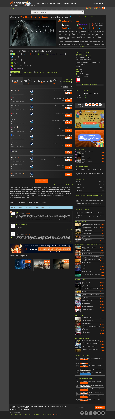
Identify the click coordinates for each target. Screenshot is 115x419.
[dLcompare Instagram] (90, 413)
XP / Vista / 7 (81, 68)
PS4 (26, 54)
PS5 (20, 54)
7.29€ (68, 174)
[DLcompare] (15, 412)
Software (52, 3)
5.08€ (68, 100)
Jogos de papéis (87, 55)
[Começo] (10, 8)
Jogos (38, 3)
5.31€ (68, 108)
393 (13, 92)
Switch (33, 54)
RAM (77, 71)
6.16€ (68, 145)
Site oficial (79, 54)
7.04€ (68, 167)
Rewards (59, 3)
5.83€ (68, 130)
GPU (77, 73)
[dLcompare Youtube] (99, 413)
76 (12, 129)
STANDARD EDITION (27, 72)
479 (13, 175)
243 (13, 153)
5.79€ (68, 122)
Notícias (73, 3)
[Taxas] (65, 87)
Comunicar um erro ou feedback (62, 185)
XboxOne (42, 54)
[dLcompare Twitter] (82, 413)
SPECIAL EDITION (39, 72)
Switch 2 (62, 54)
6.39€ (68, 152)
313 (13, 121)
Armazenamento (80, 75)
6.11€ (68, 138)
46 (12, 99)
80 (12, 144)
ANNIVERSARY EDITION (17, 75)
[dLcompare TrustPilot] (94, 413)
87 (12, 115)
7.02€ (68, 160)
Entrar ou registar (98, 3)
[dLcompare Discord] (103, 413)
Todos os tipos (15, 72)
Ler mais (81, 46)
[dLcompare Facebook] (86, 413)
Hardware (66, 3)
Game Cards (45, 3)
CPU (77, 69)
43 (12, 107)
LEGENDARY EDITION (52, 72)
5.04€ (68, 93)
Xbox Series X (52, 54)
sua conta (48, 207)
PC (13, 54)
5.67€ (68, 115)
